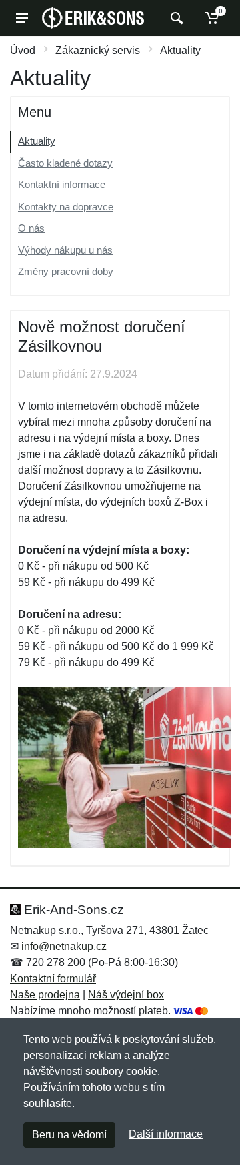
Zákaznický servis (97, 50)
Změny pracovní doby (65, 271)
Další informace (166, 1134)
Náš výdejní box (126, 994)
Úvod (22, 50)
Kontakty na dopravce (65, 206)
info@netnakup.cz (64, 946)
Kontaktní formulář (53, 978)
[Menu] (22, 18)
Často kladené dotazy (65, 163)
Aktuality (36, 141)
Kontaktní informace (61, 184)
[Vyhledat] (175, 18)
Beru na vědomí (69, 1134)
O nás (31, 228)
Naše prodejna (45, 994)
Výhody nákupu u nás (65, 250)
